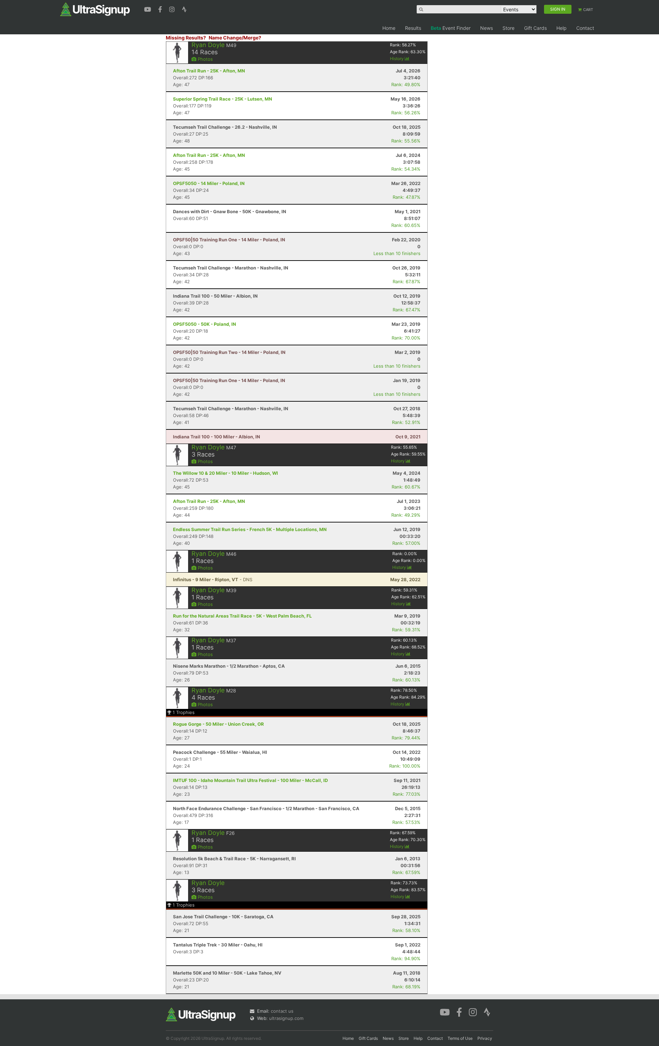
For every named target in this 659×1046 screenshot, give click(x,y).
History (397, 58)
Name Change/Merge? (235, 38)
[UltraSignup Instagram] (172, 8)
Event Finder (451, 28)
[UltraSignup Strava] (184, 8)
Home (388, 28)
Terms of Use (460, 1038)
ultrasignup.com (286, 1018)
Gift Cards (535, 28)
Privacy (484, 1038)
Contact (585, 28)
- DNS (212, 579)
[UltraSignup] (95, 9)
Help (561, 28)
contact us (282, 1011)
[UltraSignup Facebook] (160, 8)
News (486, 28)
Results (413, 28)
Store (508, 28)
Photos (204, 59)
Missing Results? (186, 38)
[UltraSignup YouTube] (148, 8)
